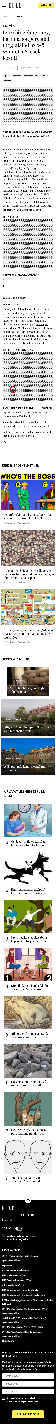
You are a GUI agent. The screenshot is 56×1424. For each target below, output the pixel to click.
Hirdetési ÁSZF (9, 1341)
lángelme (7, 80)
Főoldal (8, 17)
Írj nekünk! (7, 1220)
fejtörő (6, 76)
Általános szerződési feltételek (16, 1270)
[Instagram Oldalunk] (27, 1214)
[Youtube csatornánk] (32, 1215)
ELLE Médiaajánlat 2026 (13, 1275)
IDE (24, 343)
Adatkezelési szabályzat (13, 1285)
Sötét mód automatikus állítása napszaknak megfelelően (21, 1238)
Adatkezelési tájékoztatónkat (22, 1402)
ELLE (37, 68)
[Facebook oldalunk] (22, 1215)
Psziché (18, 17)
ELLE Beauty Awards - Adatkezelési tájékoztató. (23, 1295)
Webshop (46, 5)
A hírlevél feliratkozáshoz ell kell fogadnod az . (27, 1400)
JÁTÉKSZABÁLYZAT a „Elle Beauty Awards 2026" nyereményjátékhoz (25, 1311)
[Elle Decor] (15, 5)
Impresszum (7, 1266)
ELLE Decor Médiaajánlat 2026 (16, 1280)
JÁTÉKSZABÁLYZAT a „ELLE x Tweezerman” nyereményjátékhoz (22, 1334)
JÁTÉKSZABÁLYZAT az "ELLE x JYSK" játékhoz (23, 1327)
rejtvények (8, 153)
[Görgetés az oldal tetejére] (28, 1200)
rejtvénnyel (42, 324)
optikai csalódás (31, 76)
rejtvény (44, 76)
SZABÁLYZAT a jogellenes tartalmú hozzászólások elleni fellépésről (27, 1302)
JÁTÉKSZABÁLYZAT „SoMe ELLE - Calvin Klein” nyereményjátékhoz (24, 1320)
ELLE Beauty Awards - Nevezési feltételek (20, 1290)
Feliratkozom (28, 1414)
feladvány (17, 76)
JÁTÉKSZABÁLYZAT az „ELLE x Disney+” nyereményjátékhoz (20, 1258)
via (5, 441)
